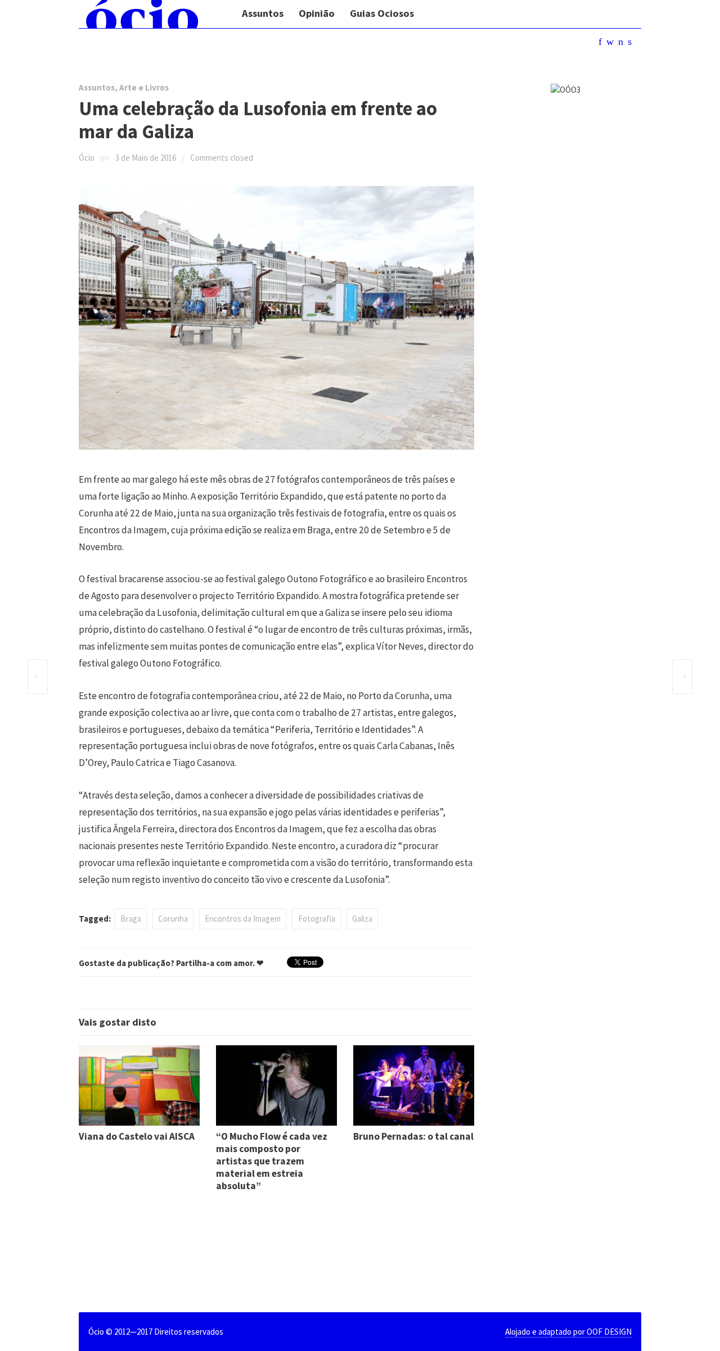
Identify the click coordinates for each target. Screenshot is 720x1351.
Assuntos (97, 87)
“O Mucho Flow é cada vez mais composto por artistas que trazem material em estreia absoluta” (271, 1161)
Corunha (173, 918)
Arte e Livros (144, 87)
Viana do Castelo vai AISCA (137, 1136)
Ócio (86, 157)
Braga (130, 918)
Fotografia (316, 918)
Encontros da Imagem (243, 918)
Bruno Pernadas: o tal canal (413, 1136)
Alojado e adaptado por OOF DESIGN (568, 1331)
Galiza (362, 918)
